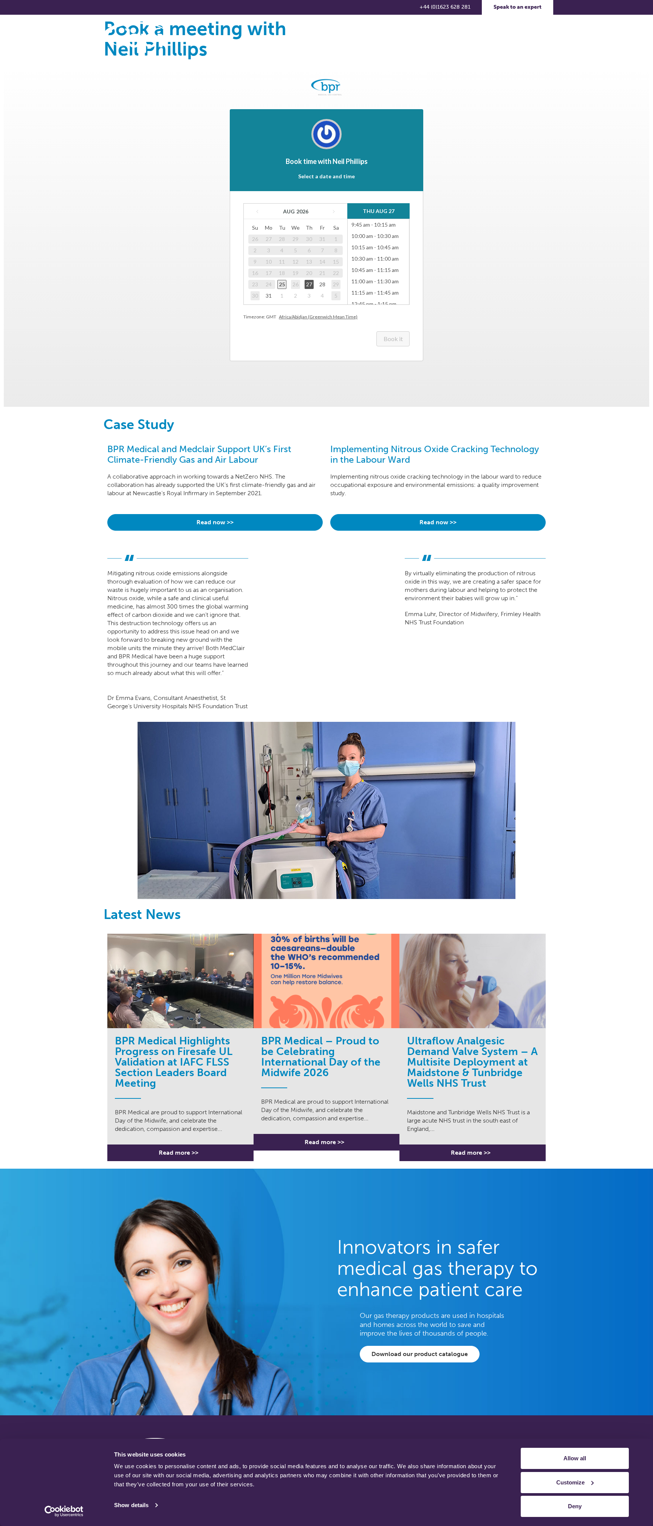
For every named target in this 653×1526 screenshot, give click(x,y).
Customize (570, 1482)
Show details (131, 1505)
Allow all (574, 1458)
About (248, 39)
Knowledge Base (343, 39)
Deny (575, 1506)
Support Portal (517, 39)
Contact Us (470, 39)
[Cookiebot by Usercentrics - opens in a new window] (64, 1511)
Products (289, 39)
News (392, 39)
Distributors (428, 39)
